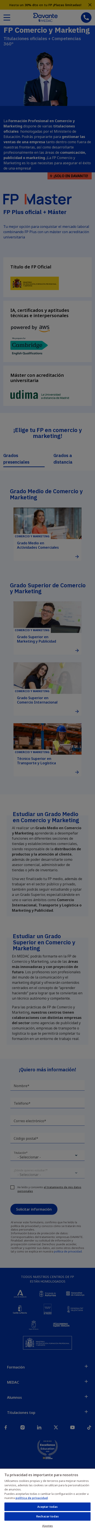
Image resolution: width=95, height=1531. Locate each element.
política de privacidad (31, 1498)
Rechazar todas (47, 1516)
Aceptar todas (47, 1507)
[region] (47, 1499)
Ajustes (47, 1526)
